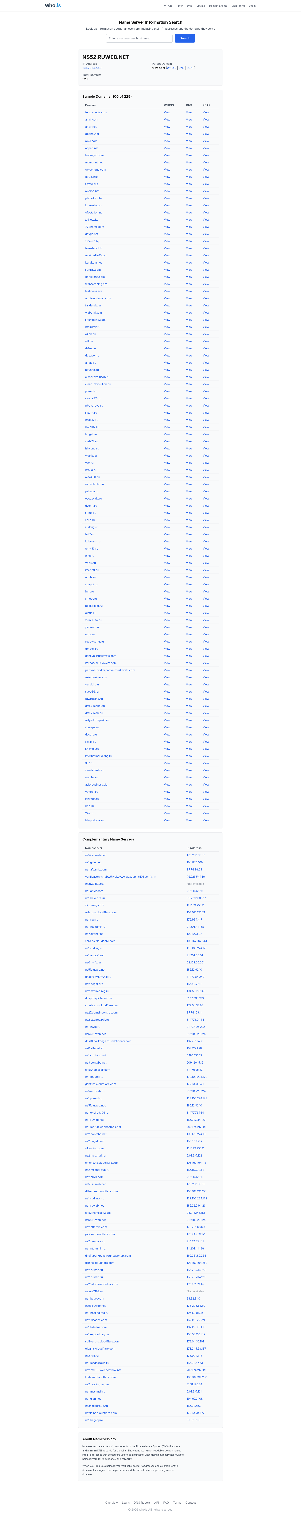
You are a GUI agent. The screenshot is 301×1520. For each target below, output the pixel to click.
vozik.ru (90, 563)
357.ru (89, 763)
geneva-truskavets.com (100, 656)
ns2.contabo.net (95, 1134)
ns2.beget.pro (94, 984)
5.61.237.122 (194, 1155)
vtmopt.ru (91, 791)
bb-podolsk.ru (94, 820)
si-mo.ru (90, 513)
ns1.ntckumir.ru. (95, 1248)
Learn (126, 1502)
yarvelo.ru (92, 627)
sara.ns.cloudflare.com (100, 941)
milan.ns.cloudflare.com (101, 912)
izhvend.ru (92, 448)
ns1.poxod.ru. (94, 1077)
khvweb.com (93, 205)
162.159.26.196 (196, 1327)
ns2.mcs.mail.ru (95, 1155)
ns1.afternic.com (96, 869)
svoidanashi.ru (94, 770)
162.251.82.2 (195, 1041)
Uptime (200, 5)
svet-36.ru (92, 691)
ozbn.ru (90, 334)
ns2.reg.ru (92, 1355)
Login (252, 5)
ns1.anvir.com (94, 891)
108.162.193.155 (196, 1191)
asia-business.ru (96, 677)
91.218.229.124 (196, 1034)
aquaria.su (92, 369)
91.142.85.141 (195, 1241)
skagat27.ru (92, 398)
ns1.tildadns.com (96, 1327)
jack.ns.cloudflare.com (100, 1234)
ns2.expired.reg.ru (97, 991)
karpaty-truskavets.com (101, 663)
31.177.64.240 (195, 976)
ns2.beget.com (94, 1141)
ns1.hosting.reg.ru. (97, 1313)
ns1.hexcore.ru (95, 898)
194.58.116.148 (196, 991)
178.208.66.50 (92, 68)
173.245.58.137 (196, 1348)
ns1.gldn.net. (93, 1398)
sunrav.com (93, 269)
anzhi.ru (90, 577)
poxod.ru (91, 391)
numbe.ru (91, 777)
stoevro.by (92, 241)
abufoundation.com (98, 298)
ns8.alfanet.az (94, 1048)
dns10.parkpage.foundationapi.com (108, 1041)
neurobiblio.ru (94, 484)
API (156, 1502)
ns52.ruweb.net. (95, 855)
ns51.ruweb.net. (95, 1105)
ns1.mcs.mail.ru (95, 1391)
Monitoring (238, 5)
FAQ (166, 1502)
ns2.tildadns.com (96, 1320)
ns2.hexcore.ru (95, 1241)
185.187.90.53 (195, 1170)
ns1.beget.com (94, 1298)
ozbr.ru (90, 634)
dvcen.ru (91, 734)
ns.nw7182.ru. (94, 883)
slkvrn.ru (91, 412)
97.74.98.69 (194, 869)
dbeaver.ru (92, 355)
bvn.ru (89, 591)
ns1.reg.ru (91, 919)
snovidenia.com (95, 319)
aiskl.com (91, 141)
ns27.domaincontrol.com (101, 1012)
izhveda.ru (92, 799)
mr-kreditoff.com (96, 255)
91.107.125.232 (196, 1027)
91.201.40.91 (195, 955)
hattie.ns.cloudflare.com (101, 1413)
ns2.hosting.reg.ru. (97, 1384)
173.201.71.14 (195, 1284)
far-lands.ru (93, 305)
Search (185, 38)
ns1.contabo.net (95, 1055)
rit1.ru (89, 341)
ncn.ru (89, 806)
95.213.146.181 (196, 1212)
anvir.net (91, 126)
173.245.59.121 (196, 1234)
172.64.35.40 (195, 1084)
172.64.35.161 (195, 1341)
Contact (191, 1502)
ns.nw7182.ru (94, 1291)
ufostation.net (94, 212)
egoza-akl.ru (93, 498)
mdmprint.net (94, 162)
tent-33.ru (91, 548)
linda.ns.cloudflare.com (100, 1377)
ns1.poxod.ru (93, 1098)
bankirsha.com (95, 277)
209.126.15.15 (195, 1062)
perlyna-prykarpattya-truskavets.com (110, 670)
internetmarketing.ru (98, 756)
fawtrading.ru (94, 698)
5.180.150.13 (194, 1055)
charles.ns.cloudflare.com (102, 1005)
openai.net (92, 134)
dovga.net (91, 234)
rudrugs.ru (92, 527)
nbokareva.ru (94, 405)
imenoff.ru (92, 570)
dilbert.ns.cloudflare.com (101, 1191)
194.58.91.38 (195, 1313)
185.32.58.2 (194, 1406)
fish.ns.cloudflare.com (99, 1262)
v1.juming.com (94, 1148)
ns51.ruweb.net (95, 969)
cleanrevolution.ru (97, 377)
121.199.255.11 (195, 905)
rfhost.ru (91, 598)
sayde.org (91, 184)
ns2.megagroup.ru (97, 1170)
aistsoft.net (92, 191)
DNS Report (142, 1502)
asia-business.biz (96, 784)
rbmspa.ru (92, 727)
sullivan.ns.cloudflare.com (102, 1341)
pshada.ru (91, 491)
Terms (177, 1502)
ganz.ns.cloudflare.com (100, 1084)
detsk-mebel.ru (95, 706)
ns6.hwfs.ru (93, 962)
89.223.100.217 (196, 898)
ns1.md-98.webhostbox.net (103, 1127)
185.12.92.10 (194, 969)
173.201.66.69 (196, 1227)
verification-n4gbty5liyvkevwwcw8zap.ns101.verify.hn (120, 876)
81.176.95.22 (195, 1069)
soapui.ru (91, 584)
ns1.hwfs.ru (92, 1027)
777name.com (94, 226)
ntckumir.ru (92, 327)
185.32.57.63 (195, 1363)
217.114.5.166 (195, 891)
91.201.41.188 (195, 926)
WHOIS (168, 5)
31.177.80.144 (195, 1019)
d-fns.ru (90, 348)
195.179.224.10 (196, 1134)
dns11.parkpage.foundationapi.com (108, 1255)
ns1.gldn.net (93, 862)
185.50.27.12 (194, 984)
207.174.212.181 (196, 1127)
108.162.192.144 (197, 941)
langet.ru (91, 434)
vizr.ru (89, 462)
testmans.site (93, 291)
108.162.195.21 (196, 912)
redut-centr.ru (94, 641)
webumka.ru (93, 312)
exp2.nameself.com (98, 1212)
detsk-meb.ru (94, 713)
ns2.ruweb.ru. (94, 1277)
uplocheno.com (95, 169)
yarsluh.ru (92, 684)
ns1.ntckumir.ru (95, 926)
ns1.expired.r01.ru (97, 1112)
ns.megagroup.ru (96, 1406)
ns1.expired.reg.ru (97, 1334)
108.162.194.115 (196, 1162)
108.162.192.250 (197, 1377)
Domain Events (218, 5)
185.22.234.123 (196, 1119)
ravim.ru (90, 741)
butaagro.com (94, 155)
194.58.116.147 (196, 1334)
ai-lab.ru (90, 362)
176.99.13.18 (194, 1355)
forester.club (93, 248)
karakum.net (93, 262)
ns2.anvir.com (94, 1177)
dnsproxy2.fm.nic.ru (98, 998)
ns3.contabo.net (95, 1062)
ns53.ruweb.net (95, 1184)
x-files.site (91, 219)
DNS (189, 5)
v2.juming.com (94, 905)
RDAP (180, 5)
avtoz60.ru (92, 477)
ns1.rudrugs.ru (94, 1198)
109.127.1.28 (194, 1048)
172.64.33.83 (195, 1005)
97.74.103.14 (195, 1012)
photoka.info (93, 198)
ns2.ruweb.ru (94, 1270)
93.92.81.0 (193, 1298)
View (167, 112)
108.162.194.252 (197, 1262)
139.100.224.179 (197, 948)
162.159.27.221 (196, 1320)
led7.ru (89, 534)
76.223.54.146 (196, 876)
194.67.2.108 (195, 862)
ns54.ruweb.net (95, 1220)
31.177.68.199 (195, 998)
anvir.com (91, 119)
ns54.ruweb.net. (95, 1034)
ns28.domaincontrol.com (101, 1284)
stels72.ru (91, 441)
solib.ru (90, 520)
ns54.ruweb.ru (95, 1091)
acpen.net (91, 148)
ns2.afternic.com (96, 1227)
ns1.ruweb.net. (94, 1205)
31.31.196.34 (194, 1384)
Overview (111, 1502)
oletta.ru (90, 613)
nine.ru (89, 555)
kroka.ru (91, 470)
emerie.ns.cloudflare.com (101, 1162)
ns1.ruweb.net (94, 1119)
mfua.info (91, 176)
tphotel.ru (91, 648)
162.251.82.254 (196, 1255)
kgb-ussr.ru (93, 541)
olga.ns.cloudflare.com (100, 1348)
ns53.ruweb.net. (95, 1305)
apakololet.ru (94, 605)
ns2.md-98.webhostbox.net (103, 1370)
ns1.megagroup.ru (97, 1363)
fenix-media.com (96, 112)
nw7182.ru (92, 427)
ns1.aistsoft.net (94, 955)
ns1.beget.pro (94, 1420)
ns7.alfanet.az (94, 934)
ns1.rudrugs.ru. (95, 948)
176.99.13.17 (194, 919)
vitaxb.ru (91, 455)
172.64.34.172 (195, 1413)
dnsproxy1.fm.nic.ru (98, 976)
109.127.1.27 (194, 934)
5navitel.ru (92, 748)
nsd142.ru (91, 420)
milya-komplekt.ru (97, 720)
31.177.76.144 (195, 1112)
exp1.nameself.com (97, 1069)
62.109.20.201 (195, 962)
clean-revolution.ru (98, 384)
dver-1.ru (91, 505)
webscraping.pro (96, 284)
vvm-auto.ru (93, 620)
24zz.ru (90, 813)
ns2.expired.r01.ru (97, 1019)
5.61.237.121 (194, 1391)
